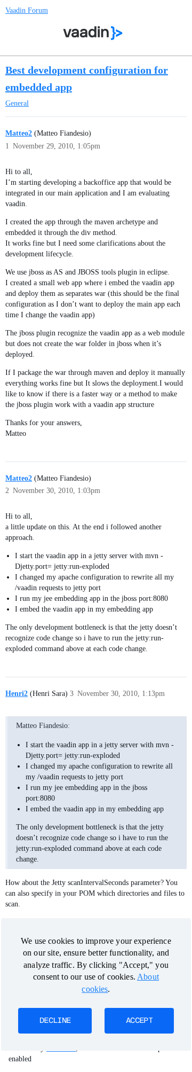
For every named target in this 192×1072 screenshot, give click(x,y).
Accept (139, 1020)
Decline (54, 1020)
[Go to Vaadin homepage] (93, 33)
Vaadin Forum (26, 10)
